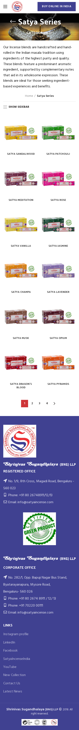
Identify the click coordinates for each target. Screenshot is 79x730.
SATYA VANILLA (21, 246)
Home (29, 96)
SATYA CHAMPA (21, 292)
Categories (37, 33)
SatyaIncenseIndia (16, 659)
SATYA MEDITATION (21, 200)
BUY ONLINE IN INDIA (56, 6)
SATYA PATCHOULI (58, 154)
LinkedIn (9, 642)
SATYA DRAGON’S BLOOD (21, 385)
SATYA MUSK (21, 338)
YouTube (9, 667)
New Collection (14, 675)
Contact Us (11, 683)
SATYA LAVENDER (58, 292)
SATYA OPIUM (58, 338)
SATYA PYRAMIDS (58, 384)
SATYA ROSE (58, 200)
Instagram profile (16, 634)
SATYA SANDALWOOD (21, 154)
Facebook (10, 651)
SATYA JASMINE (58, 246)
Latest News (12, 691)
